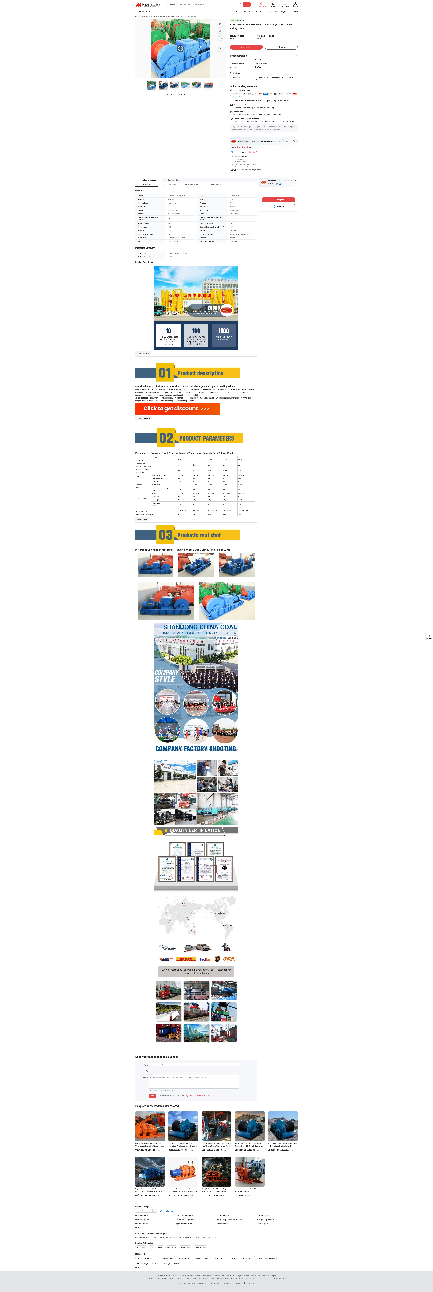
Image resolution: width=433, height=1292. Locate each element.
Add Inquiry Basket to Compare (180, 94)
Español (170, 1278)
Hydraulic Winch (200, 1247)
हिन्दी (247, 1278)
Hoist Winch (231, 1258)
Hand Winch (171, 1247)
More (137, 1268)
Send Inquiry (246, 47)
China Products (172, 1276)
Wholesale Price (220, 1276)
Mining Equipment (141, 1215)
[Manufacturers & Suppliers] (147, 4)
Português (179, 1278)
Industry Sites (231, 1276)
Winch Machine (183, 1258)
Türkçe (261, 1278)
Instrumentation (222, 1224)
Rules (296, 11)
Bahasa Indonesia (279, 1278)
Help (257, 11)
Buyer (246, 11)
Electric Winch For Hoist (266, 1258)
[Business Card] (294, 190)
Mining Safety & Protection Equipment (229, 1220)
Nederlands (220, 1278)
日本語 (241, 1278)
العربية (228, 1278)
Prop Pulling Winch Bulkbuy (170, 1263)
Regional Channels (243, 1276)
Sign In (233, 169)
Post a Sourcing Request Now (198, 1096)
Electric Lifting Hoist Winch (146, 1263)
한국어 (235, 1278)
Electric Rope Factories (145, 1258)
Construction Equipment (184, 1215)
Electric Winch (192, 16)
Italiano (205, 1278)
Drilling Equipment (263, 1215)
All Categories (143, 11)
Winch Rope (218, 1258)
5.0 (269, 184)
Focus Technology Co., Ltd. (201, 1283)
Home (137, 16)
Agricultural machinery (184, 1224)
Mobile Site (265, 1276)
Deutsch (212, 1278)
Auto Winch (141, 1247)
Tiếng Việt (268, 1278)
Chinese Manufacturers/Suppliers (190, 1276)
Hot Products (161, 1276)
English (164, 1278)
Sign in (295, 6)
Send (152, 1096)
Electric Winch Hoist (247, 1258)
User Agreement (229, 1283)
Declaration (239, 1283)
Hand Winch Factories (201, 1258)
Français (187, 1278)
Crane (160, 1247)
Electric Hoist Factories (166, 1258)
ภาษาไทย (253, 1278)
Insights (273, 1276)
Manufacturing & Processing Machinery (153, 16)
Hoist (152, 1247)
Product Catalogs (167, 1211)
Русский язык (196, 1278)
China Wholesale (207, 1276)
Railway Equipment (142, 1220)
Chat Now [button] (283, 47)
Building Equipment (223, 1215)
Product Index (255, 1276)
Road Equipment (263, 1224)
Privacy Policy (250, 1283)
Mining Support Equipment (185, 1220)
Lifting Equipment (173, 16)
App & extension (270, 11)
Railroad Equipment (142, 1224)
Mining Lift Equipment (264, 1220)
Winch (183, 16)
